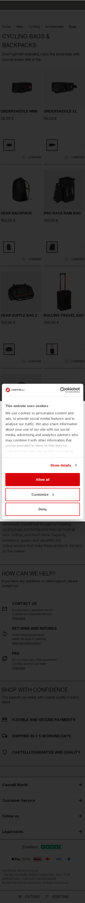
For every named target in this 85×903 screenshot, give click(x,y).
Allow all (42, 479)
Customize (40, 494)
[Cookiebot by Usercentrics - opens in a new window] (60, 390)
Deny (43, 509)
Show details (60, 465)
